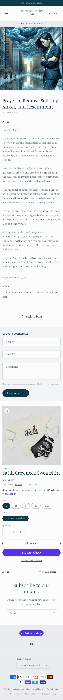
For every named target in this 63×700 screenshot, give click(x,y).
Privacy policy (16, 694)
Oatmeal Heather (15, 518)
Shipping (18, 484)
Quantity (6, 525)
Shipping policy (49, 694)
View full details (48, 571)
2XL (47, 505)
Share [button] (9, 121)
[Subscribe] (53, 613)
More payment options (31, 560)
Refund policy (53, 689)
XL (36, 505)
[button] (6, 12)
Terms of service (32, 694)
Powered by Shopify (35, 689)
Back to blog (34, 316)
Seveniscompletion (19, 689)
